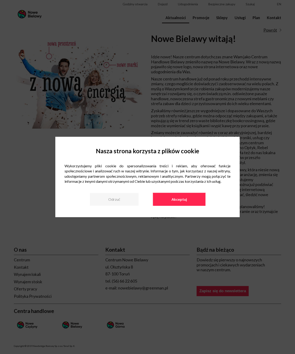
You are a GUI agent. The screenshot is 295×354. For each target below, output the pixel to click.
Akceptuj (179, 199)
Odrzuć (114, 199)
